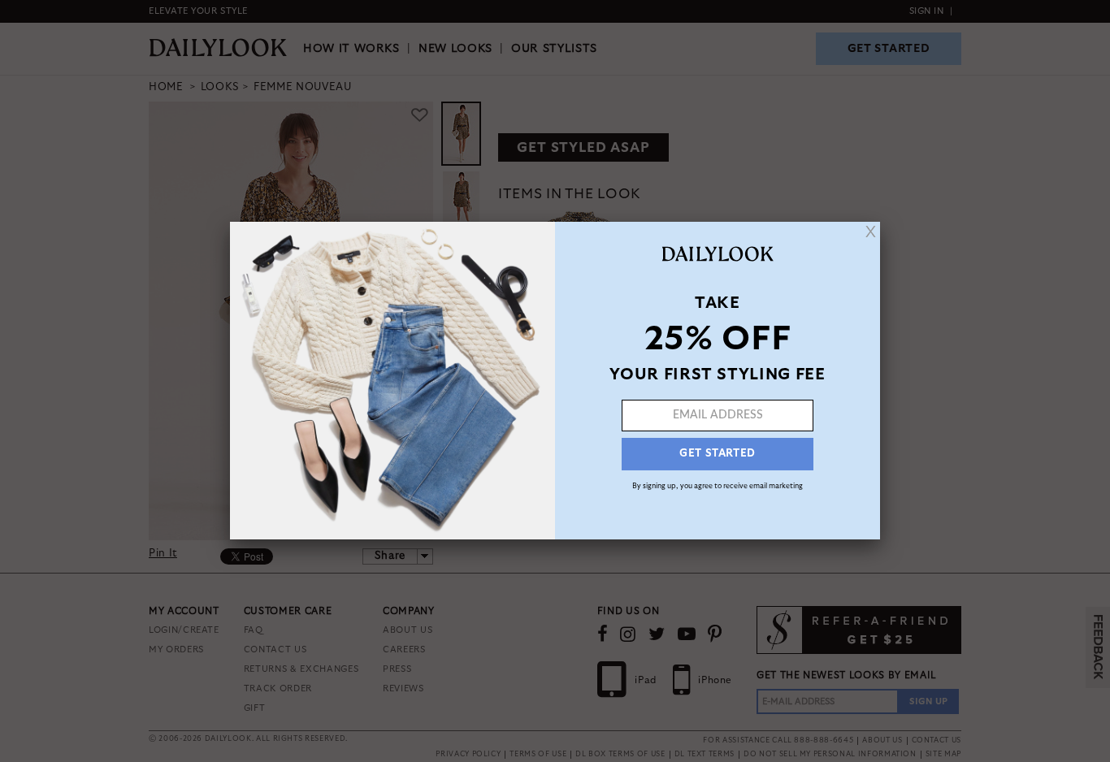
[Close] (870, 231)
